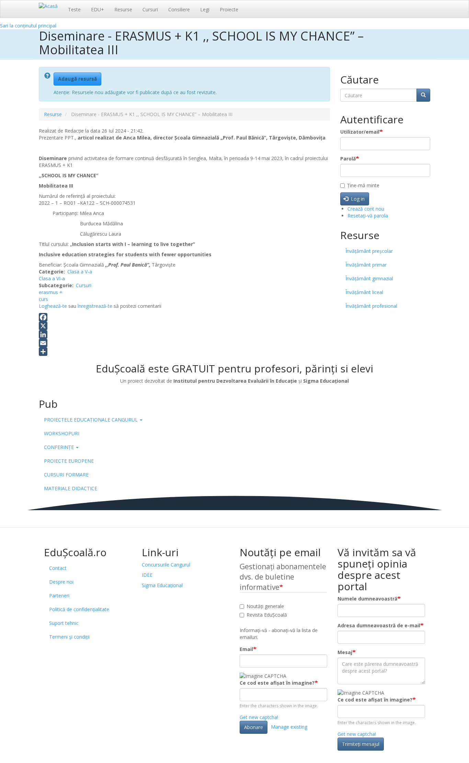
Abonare (253, 727)
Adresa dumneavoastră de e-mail (379, 625)
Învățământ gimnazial (369, 278)
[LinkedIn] (184, 334)
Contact (58, 568)
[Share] (184, 351)
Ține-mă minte (363, 185)
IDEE (147, 575)
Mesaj (345, 652)
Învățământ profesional (371, 306)
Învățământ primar (366, 264)
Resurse (123, 9)
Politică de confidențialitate (79, 609)
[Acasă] (51, 6)
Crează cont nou (365, 208)
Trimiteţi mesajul (360, 744)
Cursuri (150, 9)
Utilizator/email (359, 131)
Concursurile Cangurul (166, 564)
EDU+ (97, 9)
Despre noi (61, 582)
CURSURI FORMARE (66, 474)
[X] (184, 326)
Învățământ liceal (364, 292)
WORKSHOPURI (61, 433)
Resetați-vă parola (367, 215)
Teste (74, 9)
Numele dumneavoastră (367, 598)
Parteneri (59, 595)
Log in (357, 198)
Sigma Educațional (162, 585)
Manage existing (289, 726)
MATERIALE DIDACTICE (70, 488)
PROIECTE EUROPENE (69, 461)
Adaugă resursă (77, 79)
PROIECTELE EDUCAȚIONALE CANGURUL (91, 419)
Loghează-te (53, 306)
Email (246, 649)
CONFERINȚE (59, 447)
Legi (204, 9)
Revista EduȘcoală (267, 614)
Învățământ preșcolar (369, 251)
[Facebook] (184, 317)
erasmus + (50, 292)
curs (43, 299)
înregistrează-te (95, 306)
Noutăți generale (265, 606)
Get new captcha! (259, 717)
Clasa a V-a (79, 271)
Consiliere (179, 9)
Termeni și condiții (69, 636)
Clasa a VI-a (52, 278)
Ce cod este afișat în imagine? (277, 683)
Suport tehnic (64, 623)
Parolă (348, 158)
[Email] (184, 343)
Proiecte (229, 9)
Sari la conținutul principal (28, 25)
